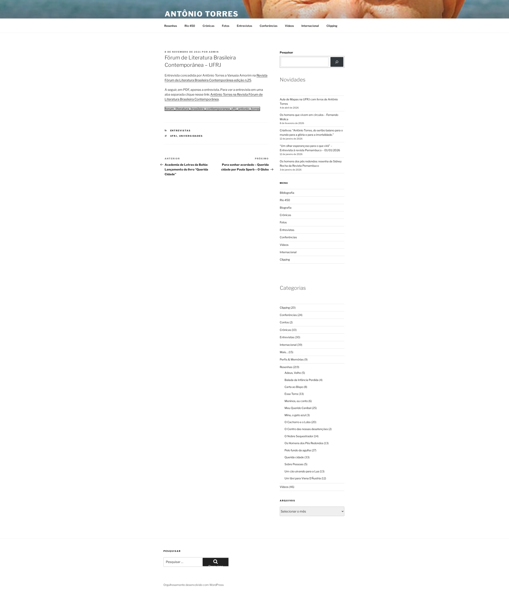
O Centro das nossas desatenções (306, 429)
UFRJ (173, 136)
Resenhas (170, 25)
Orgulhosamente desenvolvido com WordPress (193, 584)
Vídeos (289, 25)
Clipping (331, 25)
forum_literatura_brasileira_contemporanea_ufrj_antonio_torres (212, 109)
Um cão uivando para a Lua (302, 471)
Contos (284, 322)
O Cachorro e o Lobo (298, 422)
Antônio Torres (202, 14)
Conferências (268, 25)
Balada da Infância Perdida (302, 380)
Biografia (285, 207)
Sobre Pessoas (294, 464)
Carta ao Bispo (294, 387)
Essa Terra (291, 393)
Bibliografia (287, 192)
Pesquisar (286, 52)
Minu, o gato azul (295, 415)
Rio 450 (190, 25)
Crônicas (208, 25)
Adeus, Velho (293, 372)
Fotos (225, 25)
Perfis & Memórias (292, 359)
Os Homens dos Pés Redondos (304, 443)
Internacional (310, 25)
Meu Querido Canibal (298, 408)
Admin (214, 51)
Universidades (191, 136)
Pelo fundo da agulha (298, 450)
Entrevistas (244, 25)
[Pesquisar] (336, 62)
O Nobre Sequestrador (299, 436)
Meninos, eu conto (296, 401)
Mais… (284, 352)
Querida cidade (294, 457)
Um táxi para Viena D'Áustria (303, 478)
